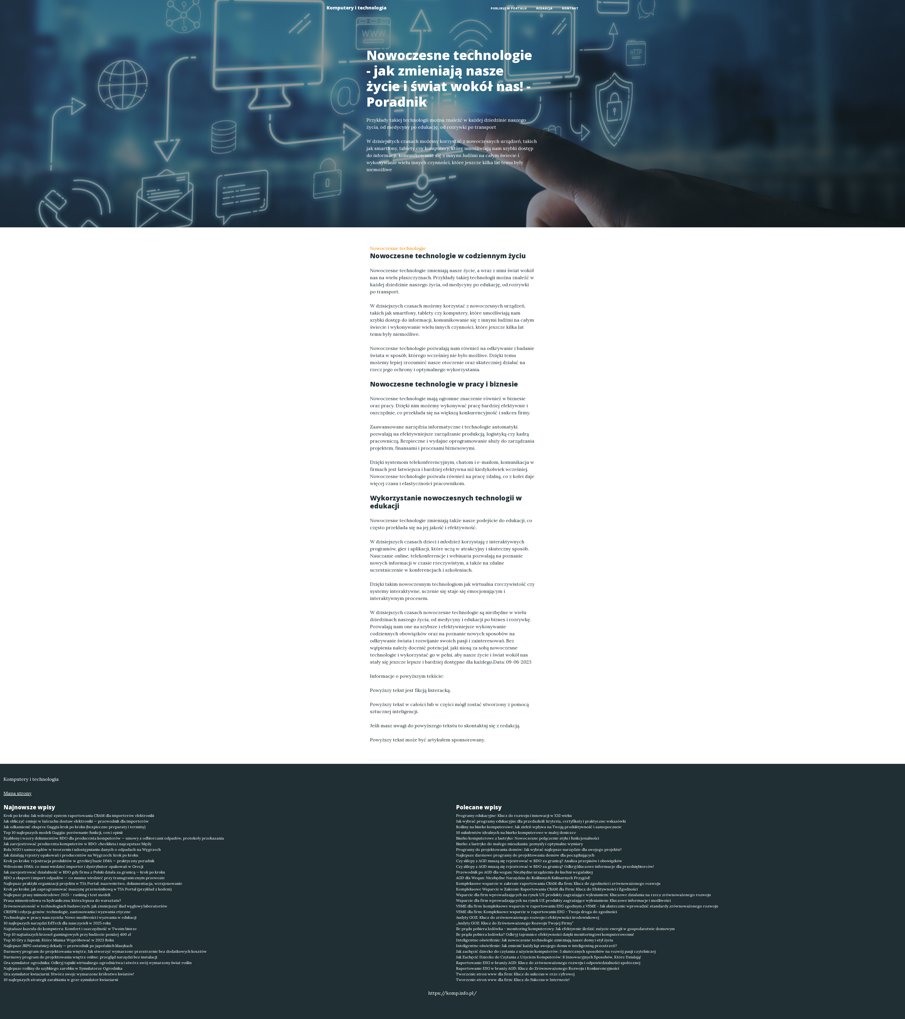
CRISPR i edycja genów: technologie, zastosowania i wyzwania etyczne (67, 911)
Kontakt (570, 8)
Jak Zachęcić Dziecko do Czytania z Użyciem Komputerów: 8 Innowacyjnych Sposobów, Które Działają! (548, 957)
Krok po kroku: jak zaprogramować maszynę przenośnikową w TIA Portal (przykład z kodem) (88, 889)
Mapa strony (18, 793)
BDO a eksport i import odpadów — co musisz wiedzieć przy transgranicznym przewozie (84, 877)
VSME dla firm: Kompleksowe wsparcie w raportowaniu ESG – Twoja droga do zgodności (536, 911)
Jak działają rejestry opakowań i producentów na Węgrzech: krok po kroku (71, 855)
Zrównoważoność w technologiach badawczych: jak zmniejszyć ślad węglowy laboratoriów (85, 906)
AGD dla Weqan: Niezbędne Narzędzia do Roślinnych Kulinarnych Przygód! (523, 877)
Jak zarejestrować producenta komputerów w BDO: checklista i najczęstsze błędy (77, 843)
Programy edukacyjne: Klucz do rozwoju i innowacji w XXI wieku (514, 815)
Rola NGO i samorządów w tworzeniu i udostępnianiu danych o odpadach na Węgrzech (82, 849)
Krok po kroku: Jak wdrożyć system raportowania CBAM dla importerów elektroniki (79, 815)
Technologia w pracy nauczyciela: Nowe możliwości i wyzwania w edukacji (70, 917)
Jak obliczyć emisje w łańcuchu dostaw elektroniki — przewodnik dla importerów (76, 821)
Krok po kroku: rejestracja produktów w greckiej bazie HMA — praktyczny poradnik (79, 860)
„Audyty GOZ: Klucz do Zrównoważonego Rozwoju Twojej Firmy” (514, 923)
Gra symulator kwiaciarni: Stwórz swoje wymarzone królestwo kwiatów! (69, 974)
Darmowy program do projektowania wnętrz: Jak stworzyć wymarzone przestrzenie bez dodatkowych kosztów (105, 951)
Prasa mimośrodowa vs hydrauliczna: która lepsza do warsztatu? (62, 900)
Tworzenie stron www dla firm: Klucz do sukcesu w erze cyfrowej (515, 974)
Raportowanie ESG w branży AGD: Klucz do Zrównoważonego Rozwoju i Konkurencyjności (537, 968)
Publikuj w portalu (509, 8)
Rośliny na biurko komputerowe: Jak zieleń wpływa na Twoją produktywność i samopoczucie (538, 826)
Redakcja (544, 8)
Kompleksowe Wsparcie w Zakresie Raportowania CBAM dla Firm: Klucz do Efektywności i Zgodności (547, 889)
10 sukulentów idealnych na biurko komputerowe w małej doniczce (516, 832)
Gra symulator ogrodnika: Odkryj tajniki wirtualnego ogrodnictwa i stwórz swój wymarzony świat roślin (98, 962)
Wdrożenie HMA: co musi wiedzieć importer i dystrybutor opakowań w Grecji (73, 866)
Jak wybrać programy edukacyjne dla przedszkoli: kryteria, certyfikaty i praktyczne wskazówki (541, 821)
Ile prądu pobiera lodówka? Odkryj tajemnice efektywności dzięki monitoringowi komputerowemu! (545, 934)
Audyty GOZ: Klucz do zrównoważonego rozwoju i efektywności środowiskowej (527, 917)
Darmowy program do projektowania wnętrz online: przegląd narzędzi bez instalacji (80, 957)
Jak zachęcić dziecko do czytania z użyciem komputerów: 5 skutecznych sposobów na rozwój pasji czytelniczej (556, 951)
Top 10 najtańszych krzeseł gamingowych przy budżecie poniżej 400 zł (67, 934)
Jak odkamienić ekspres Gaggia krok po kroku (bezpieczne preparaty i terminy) (74, 826)
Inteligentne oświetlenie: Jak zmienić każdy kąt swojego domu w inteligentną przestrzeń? (536, 945)
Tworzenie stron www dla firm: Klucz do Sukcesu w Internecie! (513, 979)
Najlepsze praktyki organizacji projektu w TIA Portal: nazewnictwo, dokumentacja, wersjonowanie (93, 883)
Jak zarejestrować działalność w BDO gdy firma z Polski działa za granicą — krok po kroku (84, 872)
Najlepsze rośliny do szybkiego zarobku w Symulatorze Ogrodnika (63, 968)
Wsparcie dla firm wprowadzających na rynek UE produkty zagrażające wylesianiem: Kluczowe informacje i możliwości (563, 900)
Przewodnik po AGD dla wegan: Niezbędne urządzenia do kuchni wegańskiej (524, 872)
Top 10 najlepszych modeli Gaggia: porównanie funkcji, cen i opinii (63, 832)
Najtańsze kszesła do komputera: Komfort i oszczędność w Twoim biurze (70, 928)
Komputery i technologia (356, 7)
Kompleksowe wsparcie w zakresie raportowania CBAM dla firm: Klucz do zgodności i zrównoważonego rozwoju (558, 883)
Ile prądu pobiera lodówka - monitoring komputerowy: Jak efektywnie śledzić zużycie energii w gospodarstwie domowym (565, 928)
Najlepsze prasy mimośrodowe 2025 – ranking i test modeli (57, 894)
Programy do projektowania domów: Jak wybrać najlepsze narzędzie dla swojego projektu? (539, 849)
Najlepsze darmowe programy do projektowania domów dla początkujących (525, 855)
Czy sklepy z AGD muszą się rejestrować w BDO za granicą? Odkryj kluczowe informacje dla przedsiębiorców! (555, 866)
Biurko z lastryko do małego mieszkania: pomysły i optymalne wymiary (519, 843)
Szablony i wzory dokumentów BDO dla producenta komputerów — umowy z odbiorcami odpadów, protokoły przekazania (114, 838)
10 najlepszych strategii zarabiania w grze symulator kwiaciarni (61, 979)
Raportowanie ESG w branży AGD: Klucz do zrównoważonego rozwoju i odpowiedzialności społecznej (548, 962)
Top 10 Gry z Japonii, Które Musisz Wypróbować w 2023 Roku (59, 940)
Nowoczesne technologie (398, 248)
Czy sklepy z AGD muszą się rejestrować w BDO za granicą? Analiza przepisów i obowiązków (539, 860)
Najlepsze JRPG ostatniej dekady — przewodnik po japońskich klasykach (68, 945)
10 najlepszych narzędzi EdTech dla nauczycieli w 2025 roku (57, 923)
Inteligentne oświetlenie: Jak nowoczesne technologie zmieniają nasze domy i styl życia (534, 940)
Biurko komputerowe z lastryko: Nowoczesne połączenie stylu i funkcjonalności (527, 838)
